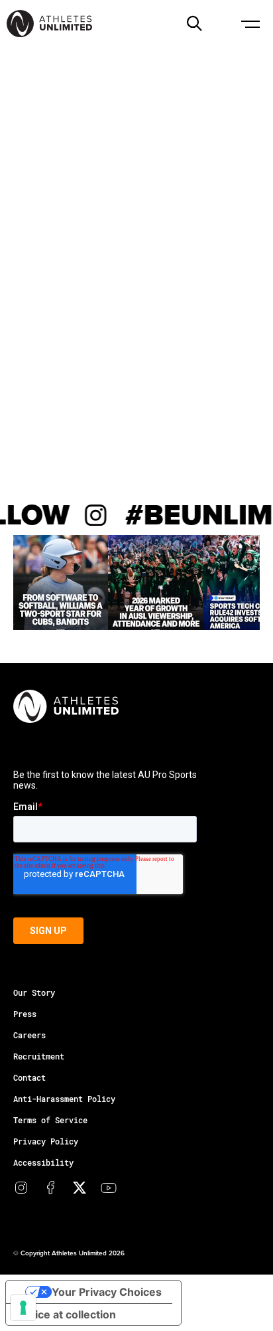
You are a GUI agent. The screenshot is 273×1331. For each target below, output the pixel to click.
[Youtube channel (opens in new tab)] (108, 1187)
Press (24, 1013)
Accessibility (43, 1162)
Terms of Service (50, 1120)
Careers (29, 1035)
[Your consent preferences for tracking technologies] (23, 1307)
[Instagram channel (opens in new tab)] (21, 1187)
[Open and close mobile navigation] (250, 23)
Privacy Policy (45, 1141)
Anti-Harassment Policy (64, 1098)
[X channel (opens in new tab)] (79, 1187)
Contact (29, 1077)
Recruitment (38, 1056)
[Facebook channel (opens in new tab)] (50, 1187)
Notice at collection (66, 1314)
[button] (194, 23)
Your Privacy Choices (107, 1291)
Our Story (34, 992)
